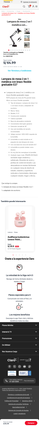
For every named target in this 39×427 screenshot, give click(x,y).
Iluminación (26, 11)
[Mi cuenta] (33, 6)
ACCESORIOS (10, 11)
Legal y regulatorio (19, 413)
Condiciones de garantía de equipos (18, 398)
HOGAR (18, 11)
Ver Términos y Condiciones (19, 71)
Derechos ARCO (27, 401)
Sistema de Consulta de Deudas (18, 410)
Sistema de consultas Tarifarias (18, 404)
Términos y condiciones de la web (18, 394)
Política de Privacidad (11, 401)
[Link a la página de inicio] (3, 11)
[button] (30, 2)
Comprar (31, 423)
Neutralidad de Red (18, 407)
